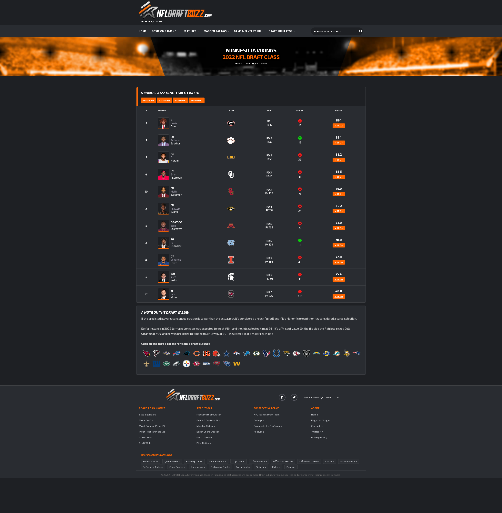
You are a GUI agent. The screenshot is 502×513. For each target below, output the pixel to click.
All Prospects (150, 461)
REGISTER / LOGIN (151, 21)
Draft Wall (145, 443)
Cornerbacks (243, 467)
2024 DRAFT (180, 100)
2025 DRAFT (197, 100)
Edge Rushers (177, 467)
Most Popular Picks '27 (152, 425)
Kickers (276, 467)
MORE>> (339, 125)
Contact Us (317, 425)
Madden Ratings (216, 31)
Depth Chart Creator (207, 431)
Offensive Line (259, 461)
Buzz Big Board (147, 414)
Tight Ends (239, 461)
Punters (291, 467)
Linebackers (198, 467)
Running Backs (194, 461)
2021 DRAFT (148, 100)
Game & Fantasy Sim (249, 31)
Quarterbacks (172, 461)
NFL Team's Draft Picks (267, 414)
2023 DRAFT (164, 100)
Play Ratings (203, 443)
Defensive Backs (220, 467)
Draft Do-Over (204, 437)
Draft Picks (251, 63)
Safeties (261, 467)
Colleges (259, 420)
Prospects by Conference (268, 425)
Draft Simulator (282, 31)
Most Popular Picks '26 (152, 431)
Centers (329, 461)
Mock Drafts (146, 420)
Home (142, 31)
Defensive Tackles (153, 467)
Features (191, 31)
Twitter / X (317, 431)
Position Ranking (165, 31)
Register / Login (320, 420)
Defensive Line (348, 461)
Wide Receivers (217, 461)
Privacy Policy (319, 437)
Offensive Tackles (283, 461)
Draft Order (145, 437)
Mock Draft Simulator (208, 414)
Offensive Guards (309, 461)
